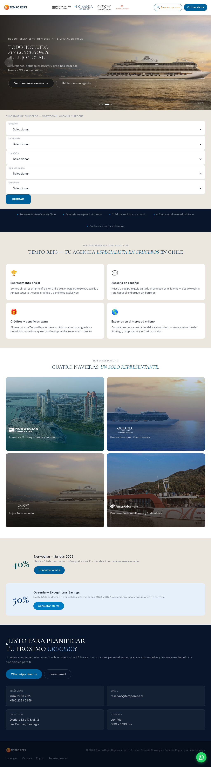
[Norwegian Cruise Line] (61, 7)
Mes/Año (14, 153)
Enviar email (58, 674)
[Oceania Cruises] (83, 7)
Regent (40, 758)
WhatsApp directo (24, 674)
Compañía (14, 139)
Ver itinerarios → (23, 446)
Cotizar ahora (195, 7)
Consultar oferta (49, 570)
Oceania (27, 758)
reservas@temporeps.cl (127, 696)
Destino (13, 124)
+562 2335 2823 (21, 696)
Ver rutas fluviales (26, 83)
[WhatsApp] (201, 757)
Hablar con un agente (66, 83)
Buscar (18, 199)
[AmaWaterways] (122, 7)
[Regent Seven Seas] (104, 7)
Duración (14, 183)
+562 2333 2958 (21, 700)
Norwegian (12, 758)
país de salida (17, 168)
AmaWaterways (58, 758)
